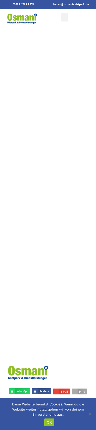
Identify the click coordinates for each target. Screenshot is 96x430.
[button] (64, 17)
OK (49, 422)
